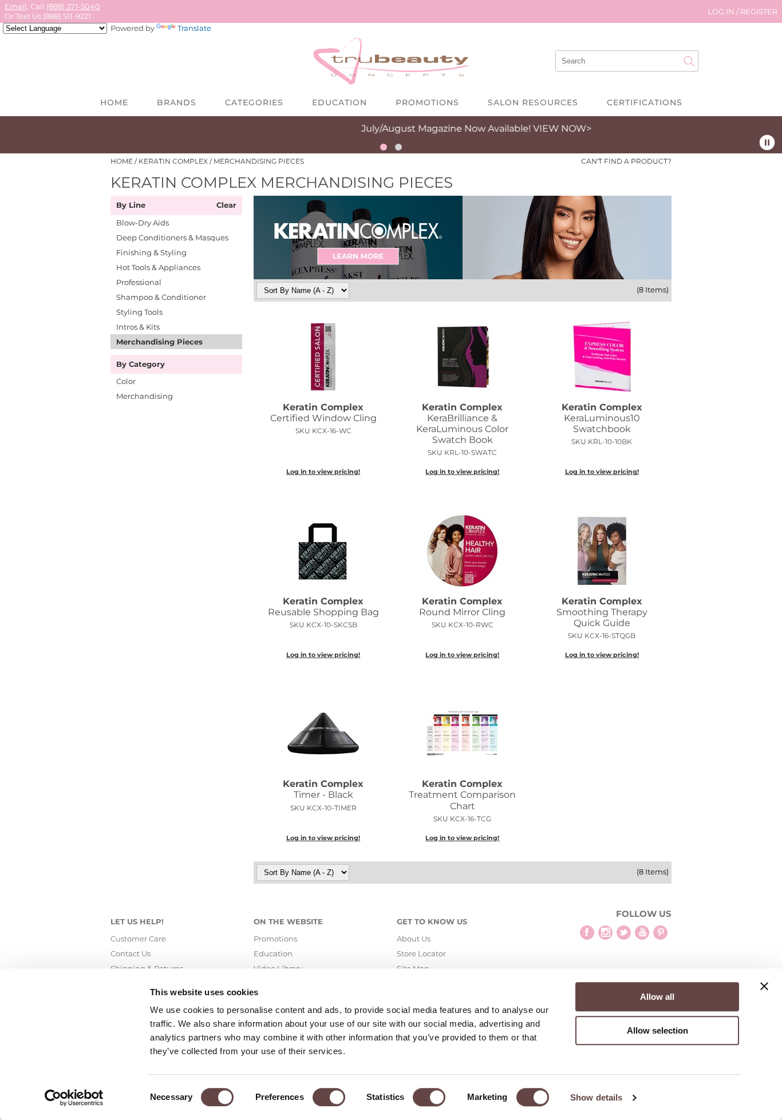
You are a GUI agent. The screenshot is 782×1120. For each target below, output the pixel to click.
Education (339, 102)
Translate (194, 28)
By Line (130, 205)
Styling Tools (139, 311)
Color (126, 381)
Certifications (644, 102)
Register (758, 11)
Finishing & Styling (151, 252)
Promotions (427, 102)
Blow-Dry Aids (142, 222)
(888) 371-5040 (73, 6)
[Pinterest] (660, 932)
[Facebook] (587, 932)
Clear (226, 205)
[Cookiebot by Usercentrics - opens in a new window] (74, 1097)
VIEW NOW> (488, 128)
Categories (254, 102)
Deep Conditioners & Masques (172, 237)
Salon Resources (533, 102)
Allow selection (657, 1030)
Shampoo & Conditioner (161, 297)
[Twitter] (624, 932)
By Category (140, 365)
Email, (17, 6)
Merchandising (144, 396)
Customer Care (138, 938)
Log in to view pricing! (323, 472)
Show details (596, 1097)
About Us (414, 938)
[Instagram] (605, 932)
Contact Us (130, 953)
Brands (176, 102)
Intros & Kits (138, 326)
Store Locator (421, 953)
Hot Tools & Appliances (158, 267)
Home (114, 102)
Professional (138, 282)
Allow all (657, 997)
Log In (722, 11)
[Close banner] (764, 986)
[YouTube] (642, 932)
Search (689, 61)
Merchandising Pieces (159, 341)
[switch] (329, 1097)
